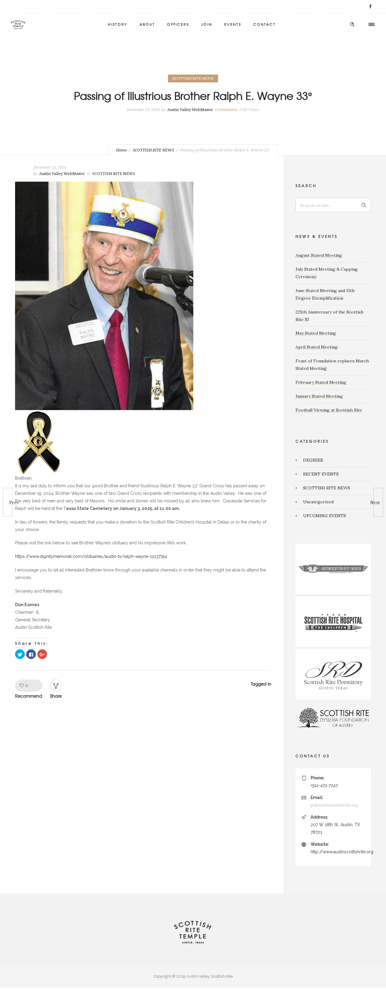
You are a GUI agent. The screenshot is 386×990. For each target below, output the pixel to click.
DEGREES (313, 460)
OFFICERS (178, 24)
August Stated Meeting (319, 255)
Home (121, 150)
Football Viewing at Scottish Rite (329, 410)
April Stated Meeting (317, 347)
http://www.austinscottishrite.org (342, 851)
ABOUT (147, 24)
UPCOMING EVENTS (324, 515)
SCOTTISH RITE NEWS (153, 150)
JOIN (206, 24)
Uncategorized (318, 502)
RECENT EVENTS (321, 474)
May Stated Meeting (316, 333)
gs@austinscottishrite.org (334, 805)
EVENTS (232, 24)
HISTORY (118, 24)
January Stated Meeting (319, 396)
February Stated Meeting (321, 382)
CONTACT (264, 24)
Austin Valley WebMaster (190, 109)
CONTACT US (313, 756)
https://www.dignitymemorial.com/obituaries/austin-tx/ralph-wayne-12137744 (91, 556)
